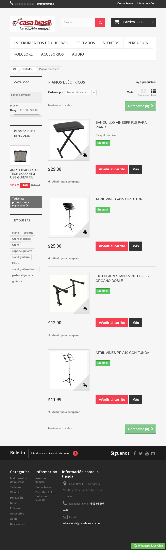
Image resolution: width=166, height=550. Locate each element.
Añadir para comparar (66, 181)
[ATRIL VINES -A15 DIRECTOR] (68, 216)
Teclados (85, 42)
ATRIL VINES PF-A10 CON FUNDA (122, 353)
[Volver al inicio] (14, 69)
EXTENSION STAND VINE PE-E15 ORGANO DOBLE (122, 278)
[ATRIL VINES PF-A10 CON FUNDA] (68, 370)
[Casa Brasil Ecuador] (32, 24)
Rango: (14, 110)
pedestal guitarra (22, 275)
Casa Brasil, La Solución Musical (44, 496)
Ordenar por (55, 92)
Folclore (23, 54)
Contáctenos (125, 3)
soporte (28, 232)
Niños (13, 503)
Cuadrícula (143, 95)
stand (15, 232)
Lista (153, 95)
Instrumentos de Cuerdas (41, 42)
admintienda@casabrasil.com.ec (82, 523)
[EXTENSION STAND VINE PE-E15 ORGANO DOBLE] (68, 293)
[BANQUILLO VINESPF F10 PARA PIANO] (68, 140)
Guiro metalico (21, 238)
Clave (15, 263)
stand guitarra (21, 257)
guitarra (17, 281)
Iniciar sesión (145, 3)
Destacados (17, 524)
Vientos (111, 42)
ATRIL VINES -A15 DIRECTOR (119, 199)
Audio (78, 54)
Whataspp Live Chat (150, 545)
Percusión (138, 42)
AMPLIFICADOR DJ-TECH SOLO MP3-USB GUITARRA (24, 173)
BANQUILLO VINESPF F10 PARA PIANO (121, 125)
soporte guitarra (22, 250)
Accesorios (52, 54)
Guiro (15, 244)
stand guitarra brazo (24, 269)
